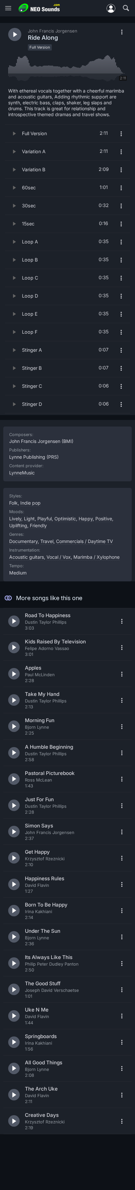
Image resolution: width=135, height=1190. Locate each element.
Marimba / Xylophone (96, 557)
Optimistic (65, 518)
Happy (86, 518)
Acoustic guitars (26, 557)
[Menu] (8, 8)
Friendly (38, 525)
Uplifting (18, 525)
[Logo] (39, 8)
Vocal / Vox (59, 557)
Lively (15, 518)
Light (29, 518)
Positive (103, 518)
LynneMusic (22, 472)
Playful (44, 518)
